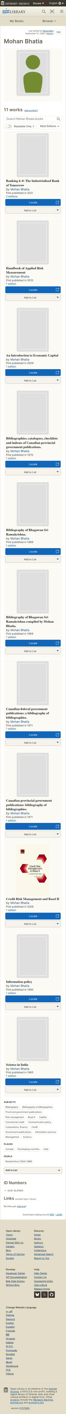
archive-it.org (36, 1402)
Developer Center (15, 1273)
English (10, 1323)
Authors (38, 1242)
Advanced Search (44, 1254)
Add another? (31, 110)
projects (14, 1399)
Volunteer (11, 1238)
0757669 (25, 1408)
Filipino (10, 1373)
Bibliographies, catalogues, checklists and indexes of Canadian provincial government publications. (32, 442)
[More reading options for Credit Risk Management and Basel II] (57, 923)
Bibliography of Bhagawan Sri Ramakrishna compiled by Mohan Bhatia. (30, 621)
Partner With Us (14, 1242)
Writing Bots (13, 1285)
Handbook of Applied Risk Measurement (24, 270)
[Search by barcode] (52, 11)
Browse (48, 21)
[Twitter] (44, 1294)
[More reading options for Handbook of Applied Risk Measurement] (57, 297)
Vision (9, 1234)
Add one (21, 1206)
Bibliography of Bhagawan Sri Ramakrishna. (27, 532)
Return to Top (41, 1258)
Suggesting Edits (43, 1281)
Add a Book (40, 1285)
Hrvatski (10, 1338)
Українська (12, 1366)
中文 (8, 1369)
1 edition (11, 283)
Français (10, 1330)
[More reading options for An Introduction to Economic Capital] (57, 380)
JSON (59, 1214)
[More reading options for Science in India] (57, 1089)
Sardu (9, 1358)
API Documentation (16, 1277)
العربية (9, 1311)
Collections (40, 1250)
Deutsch (10, 1319)
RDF (52, 1214)
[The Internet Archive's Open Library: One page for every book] (14, 11)
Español (10, 1327)
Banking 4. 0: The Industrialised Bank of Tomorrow (32, 182)
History (50, 33)
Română (10, 1354)
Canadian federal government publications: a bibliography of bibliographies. (27, 713)
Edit (58, 32)
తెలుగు (9, 1362)
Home (37, 1234)
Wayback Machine (43, 1399)
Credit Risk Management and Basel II (32, 898)
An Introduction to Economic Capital (32, 355)
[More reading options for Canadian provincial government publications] (57, 834)
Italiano (10, 1342)
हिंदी (7, 1334)
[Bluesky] (37, 1294)
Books (37, 1238)
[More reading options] (59, 1170)
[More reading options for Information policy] (57, 1006)
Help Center (40, 1273)
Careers (10, 1246)
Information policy (19, 981)
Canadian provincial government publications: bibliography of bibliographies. (29, 805)
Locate (33, 202)
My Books (16, 21)
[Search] (44, 11)
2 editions (12, 196)
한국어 (9, 1346)
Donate (38, 3)
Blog (8, 1250)
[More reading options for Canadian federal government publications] (57, 742)
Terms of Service (15, 1254)
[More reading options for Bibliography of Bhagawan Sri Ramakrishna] (57, 559)
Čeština (10, 1315)
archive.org (16, 1402)
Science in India (17, 1064)
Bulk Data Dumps (15, 1281)
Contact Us (40, 1277)
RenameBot (48, 31)
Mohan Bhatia (19, 189)
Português (11, 1350)
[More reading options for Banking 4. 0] (57, 210)
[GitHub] (51, 1294)
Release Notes (42, 1289)
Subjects (39, 1246)
